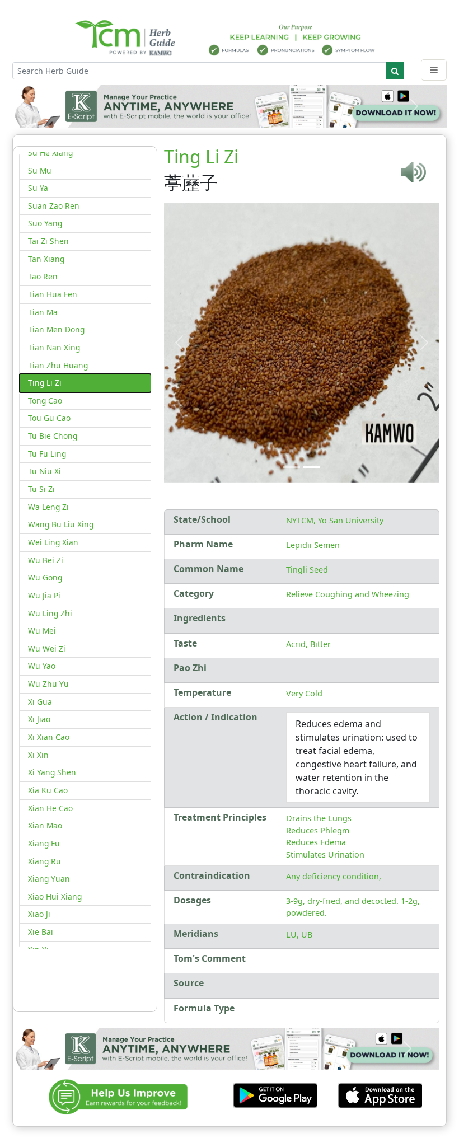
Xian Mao (45, 825)
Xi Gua (40, 701)
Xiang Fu (44, 843)
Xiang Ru (44, 861)
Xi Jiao (39, 719)
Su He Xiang (50, 152)
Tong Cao (45, 400)
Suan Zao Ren (53, 205)
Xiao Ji (39, 913)
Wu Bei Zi (45, 560)
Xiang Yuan (49, 878)
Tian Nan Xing (54, 347)
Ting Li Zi (45, 382)
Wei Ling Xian (53, 542)
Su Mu (39, 170)
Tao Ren (43, 276)
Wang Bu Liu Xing (60, 524)
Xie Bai (40, 931)
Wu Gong (45, 577)
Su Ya (38, 187)
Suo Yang (45, 223)
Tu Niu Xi (44, 471)
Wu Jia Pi (44, 595)
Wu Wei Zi (46, 648)
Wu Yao (41, 666)
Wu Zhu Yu (48, 683)
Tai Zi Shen (48, 241)
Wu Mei (42, 630)
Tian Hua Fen (52, 294)
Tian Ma (43, 312)
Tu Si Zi (41, 489)
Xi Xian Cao (48, 737)
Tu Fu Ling (47, 453)
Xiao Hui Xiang (55, 896)
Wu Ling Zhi (50, 613)
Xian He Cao (50, 808)
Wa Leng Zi (48, 507)
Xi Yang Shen (52, 772)
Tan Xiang (46, 259)
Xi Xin (38, 755)
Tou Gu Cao (49, 418)
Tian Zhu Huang (58, 365)
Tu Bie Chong (52, 435)
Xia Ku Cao (48, 790)
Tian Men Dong (56, 329)
